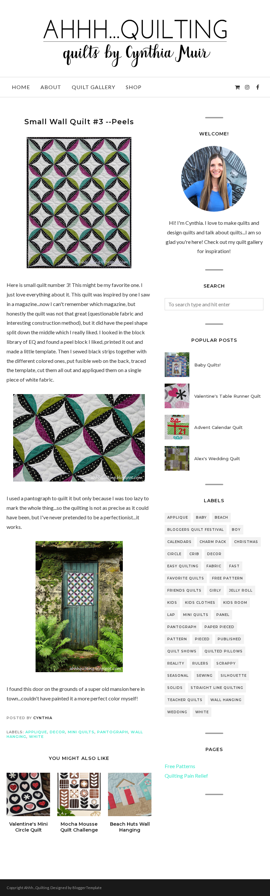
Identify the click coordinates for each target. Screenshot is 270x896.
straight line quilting (217, 688)
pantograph (112, 732)
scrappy (226, 663)
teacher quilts (184, 700)
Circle (174, 554)
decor (57, 732)
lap (171, 615)
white (36, 736)
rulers (200, 663)
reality (175, 663)
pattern (177, 639)
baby (201, 517)
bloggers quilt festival (195, 530)
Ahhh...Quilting (36, 887)
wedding (177, 712)
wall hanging (226, 700)
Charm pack (213, 542)
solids (175, 688)
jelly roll (241, 590)
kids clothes (200, 603)
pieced (202, 639)
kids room (235, 603)
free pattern (227, 578)
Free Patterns (180, 766)
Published (229, 639)
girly (215, 590)
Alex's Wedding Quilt (217, 458)
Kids (172, 603)
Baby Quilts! (207, 364)
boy (236, 530)
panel (223, 615)
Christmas (246, 542)
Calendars (179, 542)
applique (36, 732)
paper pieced (219, 627)
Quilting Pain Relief (186, 775)
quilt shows (182, 651)
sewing (205, 675)
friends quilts (184, 590)
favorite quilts (185, 578)
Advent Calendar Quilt (218, 427)
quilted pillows (223, 651)
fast (234, 566)
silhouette (234, 675)
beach (221, 517)
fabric (213, 566)
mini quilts (81, 732)
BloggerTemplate (87, 887)
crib (194, 554)
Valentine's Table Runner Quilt (227, 396)
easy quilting (183, 566)
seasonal (178, 675)
